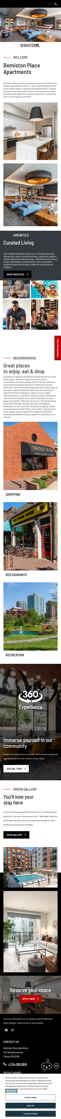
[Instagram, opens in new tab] (12, 1030)
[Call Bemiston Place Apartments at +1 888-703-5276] (56, 4)
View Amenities (16, 274)
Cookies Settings (30, 1097)
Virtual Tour (14, 768)
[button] (50, 4)
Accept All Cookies (30, 1113)
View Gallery (15, 834)
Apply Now (32, 998)
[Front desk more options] (56, 1065)
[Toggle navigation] (5, 4)
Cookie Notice (11, 1092)
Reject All (30, 1105)
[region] (30, 1096)
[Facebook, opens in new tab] (6, 1030)
